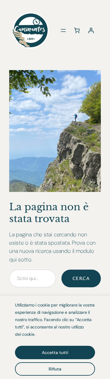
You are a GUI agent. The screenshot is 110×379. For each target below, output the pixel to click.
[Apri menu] (63, 30)
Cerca (81, 278)
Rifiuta (55, 369)
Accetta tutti (55, 352)
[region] (55, 337)
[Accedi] (91, 30)
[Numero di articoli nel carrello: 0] (77, 30)
